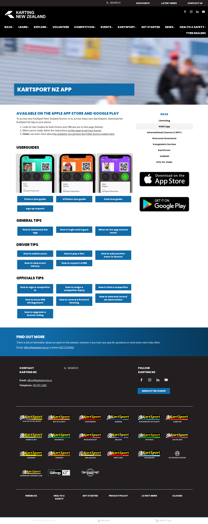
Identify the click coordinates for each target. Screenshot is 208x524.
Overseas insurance (164, 138)
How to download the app (35, 231)
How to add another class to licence (113, 255)
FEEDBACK (31, 495)
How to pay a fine (74, 253)
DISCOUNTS (143, 3)
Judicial (164, 156)
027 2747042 (67, 347)
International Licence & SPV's (164, 132)
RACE (164, 114)
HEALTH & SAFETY (59, 497)
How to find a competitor (113, 287)
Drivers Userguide (35, 199)
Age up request (35, 208)
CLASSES (177, 495)
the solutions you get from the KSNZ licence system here (83, 134)
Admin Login (165, 520)
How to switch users (35, 253)
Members (105, 520)
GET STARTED (90, 495)
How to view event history (35, 265)
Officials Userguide (74, 199)
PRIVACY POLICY (118, 495)
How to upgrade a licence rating (35, 314)
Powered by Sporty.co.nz (44, 520)
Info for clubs (164, 162)
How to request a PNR (74, 263)
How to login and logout (74, 229)
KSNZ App (164, 126)
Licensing (164, 120)
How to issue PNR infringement (35, 301)
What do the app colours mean (113, 231)
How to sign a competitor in (35, 289)
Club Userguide (113, 199)
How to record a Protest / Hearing (74, 301)
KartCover (164, 150)
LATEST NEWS (169, 3)
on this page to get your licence (84, 130)
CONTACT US (195, 3)
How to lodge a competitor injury (74, 289)
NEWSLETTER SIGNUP (154, 390)
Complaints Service (164, 144)
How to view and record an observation (113, 298)
